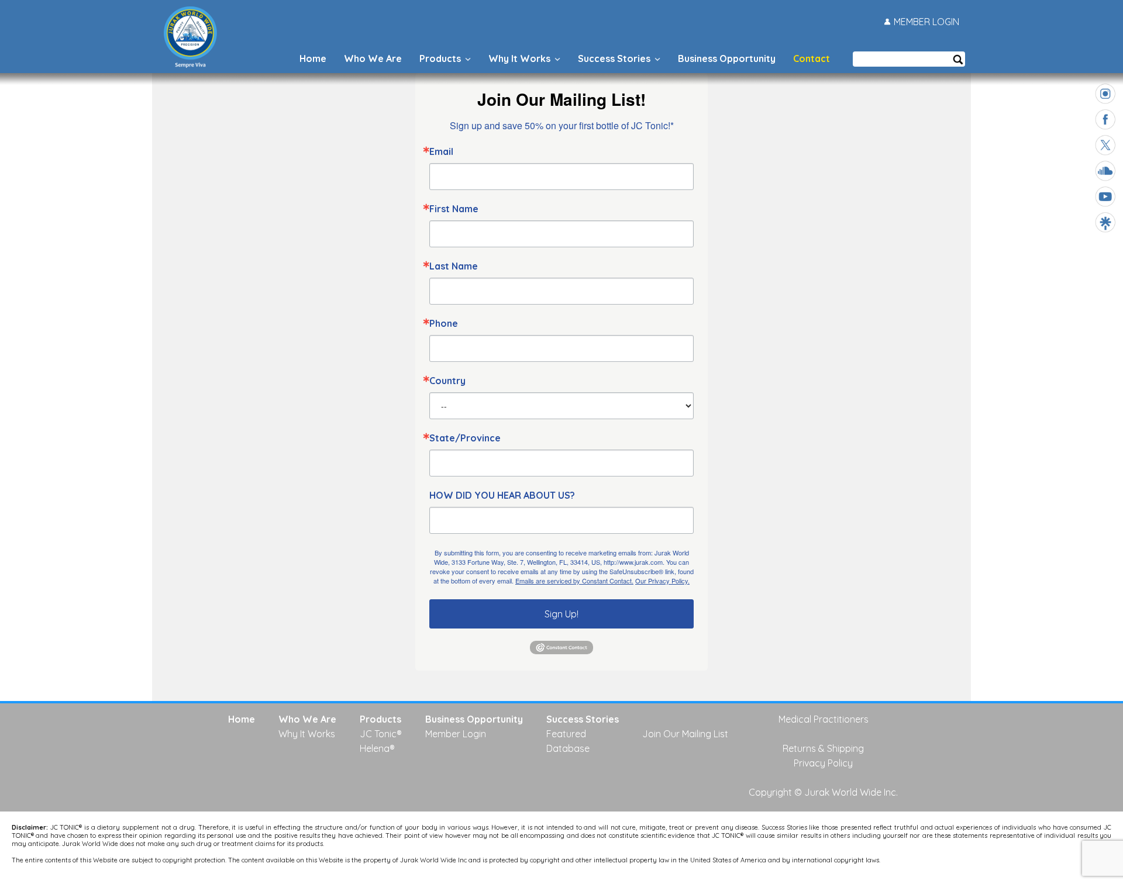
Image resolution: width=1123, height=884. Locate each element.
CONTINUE (648, 497)
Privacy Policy (644, 576)
